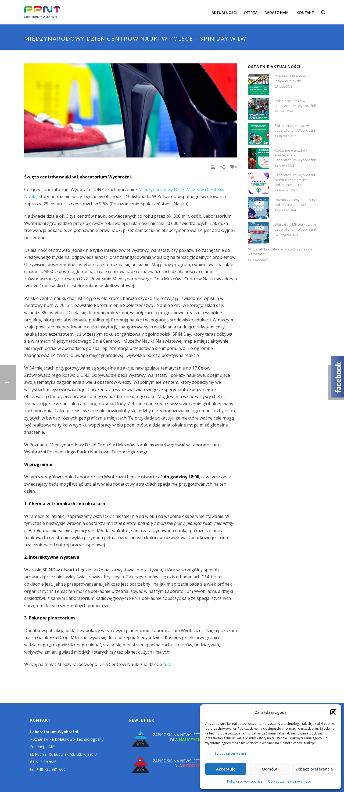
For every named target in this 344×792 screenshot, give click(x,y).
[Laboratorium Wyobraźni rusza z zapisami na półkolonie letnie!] (258, 183)
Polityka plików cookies (244, 781)
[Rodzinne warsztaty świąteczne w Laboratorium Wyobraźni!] (258, 158)
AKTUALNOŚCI (224, 12)
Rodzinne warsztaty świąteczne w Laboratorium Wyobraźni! (295, 155)
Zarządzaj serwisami (230, 753)
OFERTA (250, 12)
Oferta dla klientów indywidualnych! (290, 78)
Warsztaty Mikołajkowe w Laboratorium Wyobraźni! (295, 227)
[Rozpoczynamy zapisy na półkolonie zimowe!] (258, 208)
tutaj (168, 664)
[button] (333, 712)
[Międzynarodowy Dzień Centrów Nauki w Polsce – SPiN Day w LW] (130, 110)
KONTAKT (305, 12)
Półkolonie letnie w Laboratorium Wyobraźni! (295, 103)
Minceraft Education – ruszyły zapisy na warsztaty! (280, 251)
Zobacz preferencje (314, 769)
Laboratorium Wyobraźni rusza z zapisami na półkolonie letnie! (295, 180)
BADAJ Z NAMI (276, 12)
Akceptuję (225, 769)
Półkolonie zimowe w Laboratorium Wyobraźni (295, 128)
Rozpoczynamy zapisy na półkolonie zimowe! (295, 202)
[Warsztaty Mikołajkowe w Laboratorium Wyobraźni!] (258, 232)
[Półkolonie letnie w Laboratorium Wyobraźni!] (258, 109)
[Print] (213, 166)
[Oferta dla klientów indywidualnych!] (258, 84)
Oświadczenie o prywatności (289, 781)
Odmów (269, 769)
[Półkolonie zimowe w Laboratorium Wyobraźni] (258, 134)
